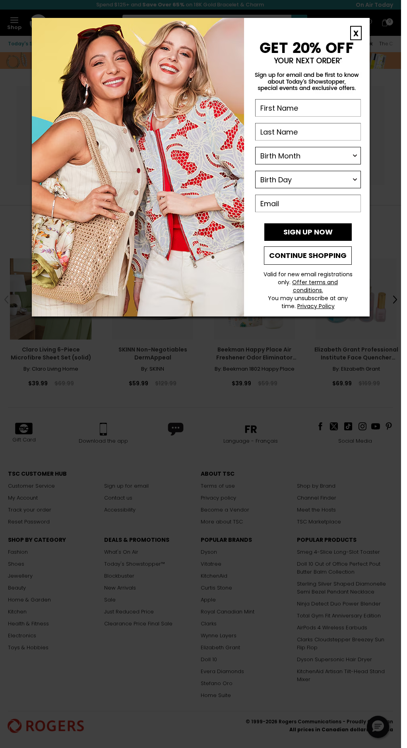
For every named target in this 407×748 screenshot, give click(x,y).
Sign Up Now (308, 232)
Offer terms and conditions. (315, 286)
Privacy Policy (316, 306)
